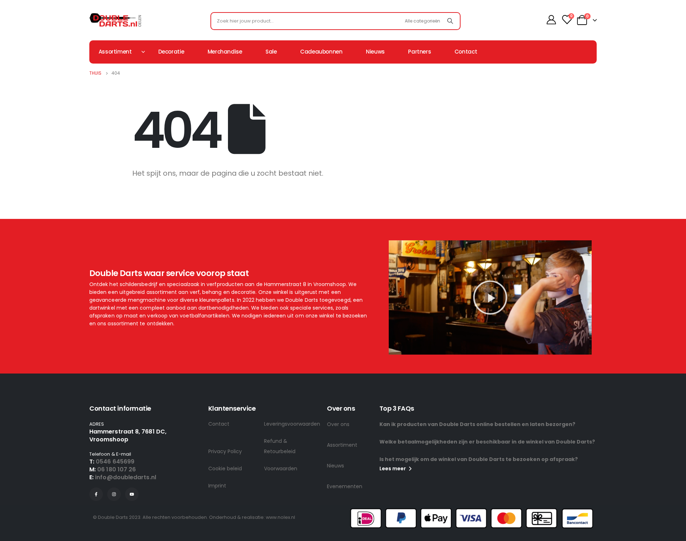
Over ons (338, 424)
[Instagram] (114, 494)
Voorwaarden (280, 468)
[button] (490, 297)
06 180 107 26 (116, 469)
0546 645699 (115, 461)
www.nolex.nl (280, 517)
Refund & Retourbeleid (279, 446)
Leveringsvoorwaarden (292, 423)
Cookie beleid (225, 468)
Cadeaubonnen (321, 51)
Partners (419, 51)
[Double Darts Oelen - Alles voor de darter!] (115, 20)
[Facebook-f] (96, 494)
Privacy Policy (225, 451)
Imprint (217, 485)
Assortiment (342, 445)
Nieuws (375, 51)
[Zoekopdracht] (450, 21)
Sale (271, 51)
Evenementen (344, 486)
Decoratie (171, 51)
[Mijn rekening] (551, 19)
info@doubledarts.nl (125, 477)
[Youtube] (132, 494)
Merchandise (225, 51)
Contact (465, 51)
